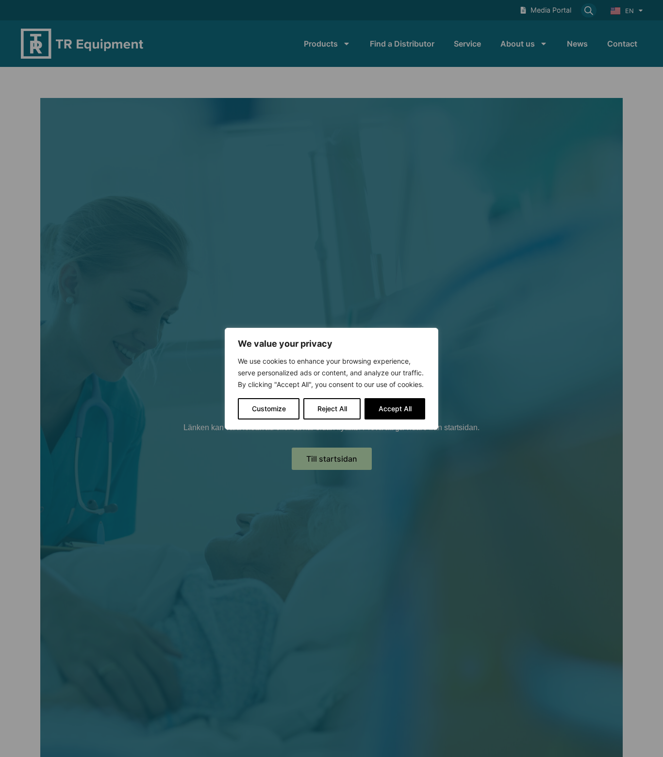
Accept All (395, 408)
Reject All (332, 408)
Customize (269, 408)
